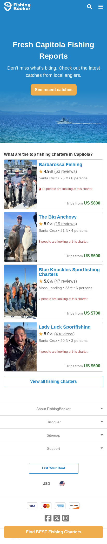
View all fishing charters (53, 381)
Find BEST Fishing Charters (53, 532)
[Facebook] (48, 520)
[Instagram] (66, 520)
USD (46, 483)
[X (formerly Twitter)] (57, 520)
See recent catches (53, 89)
